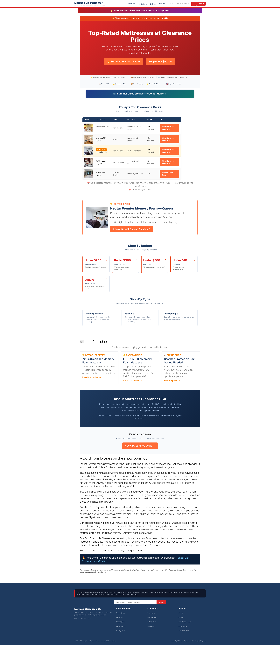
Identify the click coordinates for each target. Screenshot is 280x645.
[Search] (193, 4)
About (171, 4)
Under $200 (120, 613)
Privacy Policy (183, 626)
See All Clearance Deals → (140, 445)
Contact (201, 4)
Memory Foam (152, 617)
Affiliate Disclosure (184, 622)
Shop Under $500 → (160, 61)
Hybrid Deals (152, 622)
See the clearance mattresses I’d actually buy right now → (111, 550)
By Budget (142, 4)
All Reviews (151, 626)
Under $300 (120, 617)
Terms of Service (184, 631)
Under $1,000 (121, 626)
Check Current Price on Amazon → (132, 229)
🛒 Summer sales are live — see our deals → (140, 93)
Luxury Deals (120, 631)
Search (161, 602)
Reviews (162, 4)
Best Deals (132, 4)
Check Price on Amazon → (168, 128)
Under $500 (120, 622)
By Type (153, 4)
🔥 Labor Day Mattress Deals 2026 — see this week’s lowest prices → (140, 10)
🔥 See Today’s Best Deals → (123, 61)
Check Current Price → (167, 173)
